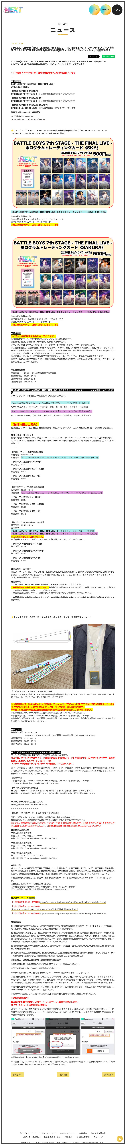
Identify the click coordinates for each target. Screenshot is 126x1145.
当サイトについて (27, 1133)
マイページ (98, 1137)
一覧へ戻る (63, 1074)
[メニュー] (117, 9)
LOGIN (106, 9)
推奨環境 (68, 1137)
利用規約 (83, 1133)
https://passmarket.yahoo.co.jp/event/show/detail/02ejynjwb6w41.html (73, 902)
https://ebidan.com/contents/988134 (28, 119)
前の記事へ (17, 1074)
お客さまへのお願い (31, 1137)
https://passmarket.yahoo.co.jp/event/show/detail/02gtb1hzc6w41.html (44, 909)
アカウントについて (47, 1133)
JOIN (94, 9)
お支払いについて (67, 1133)
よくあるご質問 (83, 1137)
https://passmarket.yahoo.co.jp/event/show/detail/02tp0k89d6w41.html (73, 913)
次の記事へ (108, 1074)
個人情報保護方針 (98, 1133)
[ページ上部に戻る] (120, 1139)
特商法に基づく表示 (52, 1137)
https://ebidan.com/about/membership (29, 804)
